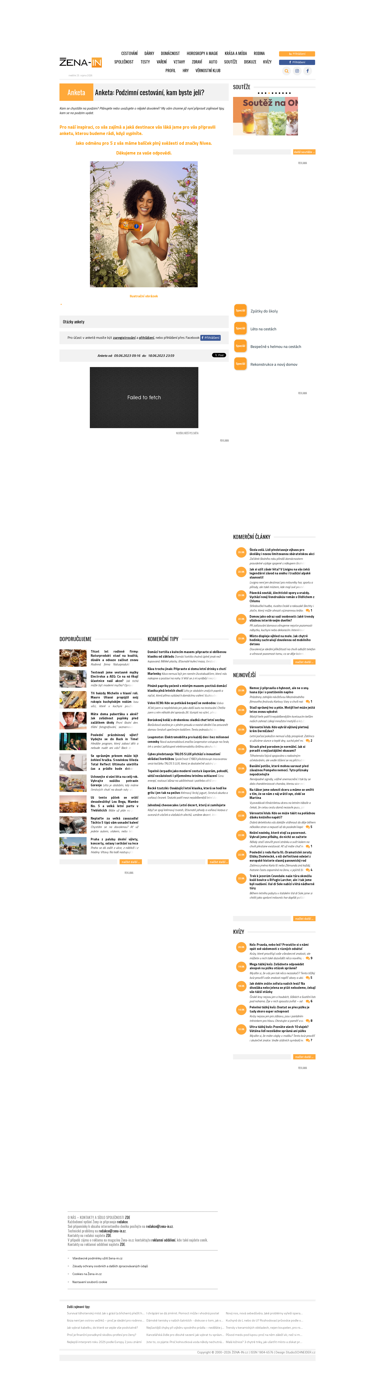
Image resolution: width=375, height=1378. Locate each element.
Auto (213, 62)
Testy (145, 62)
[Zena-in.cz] (83, 62)
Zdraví (197, 62)
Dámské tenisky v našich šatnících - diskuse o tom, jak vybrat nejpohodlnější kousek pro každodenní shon (185, 1320)
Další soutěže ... (304, 152)
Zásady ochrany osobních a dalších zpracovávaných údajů (110, 1266)
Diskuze (250, 62)
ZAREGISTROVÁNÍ (124, 337)
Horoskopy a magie (202, 53)
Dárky (149, 53)
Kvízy (267, 62)
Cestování (129, 53)
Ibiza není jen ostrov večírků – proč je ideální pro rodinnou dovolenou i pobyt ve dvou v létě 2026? (106, 1320)
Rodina (259, 53)
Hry (186, 70)
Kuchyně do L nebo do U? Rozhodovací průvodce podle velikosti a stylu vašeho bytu (265, 1320)
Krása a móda (236, 53)
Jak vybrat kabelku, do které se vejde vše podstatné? (102, 1327)
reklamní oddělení (163, 1240)
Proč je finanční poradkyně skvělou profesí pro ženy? (101, 1334)
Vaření (162, 62)
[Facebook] (307, 70)
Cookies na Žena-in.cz (87, 1274)
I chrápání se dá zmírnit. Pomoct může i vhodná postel (182, 1313)
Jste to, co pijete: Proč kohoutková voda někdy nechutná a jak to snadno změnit (185, 1342)
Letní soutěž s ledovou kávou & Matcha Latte (273, 142)
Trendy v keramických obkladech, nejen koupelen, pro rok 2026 (265, 1327)
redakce (122, 1221)
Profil (171, 70)
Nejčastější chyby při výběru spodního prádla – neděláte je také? (185, 1327)
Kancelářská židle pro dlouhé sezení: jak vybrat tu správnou (185, 1334)
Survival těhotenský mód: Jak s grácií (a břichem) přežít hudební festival (106, 1313)
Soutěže (230, 62)
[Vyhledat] (286, 70)
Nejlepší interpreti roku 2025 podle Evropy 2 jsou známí (104, 1342)
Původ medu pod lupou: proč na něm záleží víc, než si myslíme (265, 1334)
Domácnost (170, 53)
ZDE (127, 1217)
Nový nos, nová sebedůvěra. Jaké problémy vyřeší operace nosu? (265, 1313)
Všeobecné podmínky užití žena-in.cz (97, 1258)
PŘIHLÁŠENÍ (146, 337)
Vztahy (179, 62)
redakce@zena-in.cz (159, 1226)
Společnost (124, 62)
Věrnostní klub (208, 70)
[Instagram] (297, 70)
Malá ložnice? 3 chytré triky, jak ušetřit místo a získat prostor (265, 1342)
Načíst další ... (131, 861)
